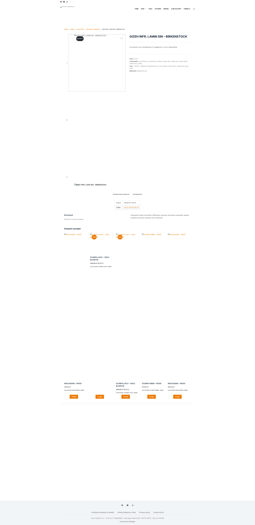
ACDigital (132, 522)
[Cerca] (194, 9)
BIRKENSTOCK (153, 66)
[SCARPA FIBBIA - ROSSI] (153, 307)
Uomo (140, 63)
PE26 (186, 66)
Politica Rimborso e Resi (127, 512)
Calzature (152, 61)
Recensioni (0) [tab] (137, 194)
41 (138, 207)
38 (130, 207)
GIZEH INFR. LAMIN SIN (170, 61)
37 (127, 207)
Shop (142, 9)
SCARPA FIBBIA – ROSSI (151, 383)
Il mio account (176, 9)
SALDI (150, 9)
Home (136, 9)
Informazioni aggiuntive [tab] (121, 194)
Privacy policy (144, 512)
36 (125, 207)
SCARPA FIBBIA (154, 390)
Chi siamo (158, 9)
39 (133, 207)
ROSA (131, 68)
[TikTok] (67, 1)
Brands (166, 9)
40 (135, 207)
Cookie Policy (158, 512)
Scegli (74, 397)
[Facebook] (61, 1)
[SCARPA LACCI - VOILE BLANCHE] (101, 244)
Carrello (187, 9)
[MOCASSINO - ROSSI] (75, 307)
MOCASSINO (76, 390)
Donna (159, 61)
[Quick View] (68, 397)
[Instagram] (64, 1)
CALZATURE (143, 61)
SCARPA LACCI (102, 266)
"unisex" (136, 66)
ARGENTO (144, 66)
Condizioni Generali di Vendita (102, 512)
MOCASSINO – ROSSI (73, 383)
